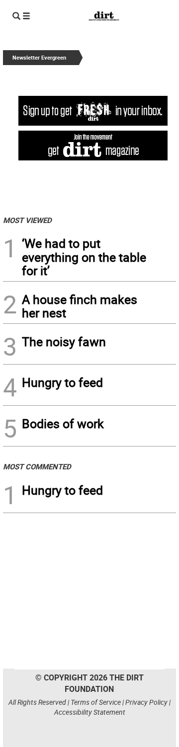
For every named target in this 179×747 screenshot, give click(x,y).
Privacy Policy (146, 702)
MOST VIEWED (27, 220)
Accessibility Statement (89, 712)
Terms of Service (96, 702)
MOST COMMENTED (37, 466)
